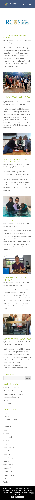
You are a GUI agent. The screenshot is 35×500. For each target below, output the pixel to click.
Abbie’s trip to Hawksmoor (17, 339)
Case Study (7, 427)
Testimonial (8, 472)
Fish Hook (7, 400)
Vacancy (6, 479)
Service (6, 461)
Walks (6, 482)
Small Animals (9, 465)
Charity (17, 104)
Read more (19, 497)
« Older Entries (9, 375)
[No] (32, 493)
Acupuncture (8, 413)
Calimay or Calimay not (12, 387)
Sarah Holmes (9, 40)
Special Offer (8, 468)
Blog (10, 43)
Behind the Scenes (10, 420)
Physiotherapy (9, 458)
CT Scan (6, 440)
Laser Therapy (9, 451)
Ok (13, 497)
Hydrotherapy (15, 167)
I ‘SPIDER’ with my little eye (13, 391)
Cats (5, 430)
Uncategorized (9, 475)
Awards (6, 416)
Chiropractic (8, 437)
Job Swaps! (9, 221)
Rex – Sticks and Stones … (13, 404)
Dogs (5, 444)
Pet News (15, 43)
